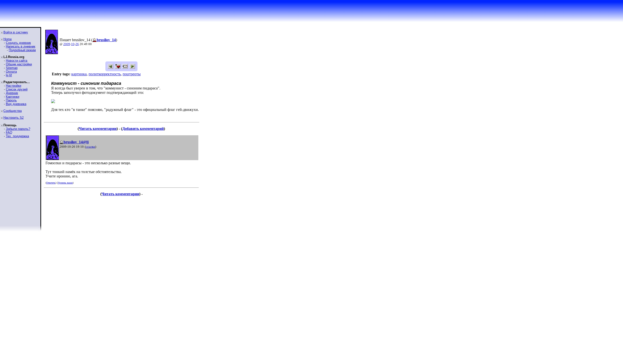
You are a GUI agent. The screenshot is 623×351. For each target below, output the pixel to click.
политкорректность (105, 74)
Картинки (12, 96)
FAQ (9, 132)
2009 (66, 44)
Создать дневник (18, 43)
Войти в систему (15, 32)
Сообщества (12, 111)
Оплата (11, 71)
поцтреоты (132, 74)
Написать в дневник (20, 46)
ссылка (90, 146)
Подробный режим (22, 50)
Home (7, 39)
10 (72, 44)
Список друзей (16, 89)
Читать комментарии (98, 129)
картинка (79, 74)
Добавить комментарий (143, 129)
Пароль (11, 100)
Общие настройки (19, 64)
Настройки (13, 86)
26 (77, 44)
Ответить (50, 182)
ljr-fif (9, 75)
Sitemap (12, 68)
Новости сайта (16, 60)
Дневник (12, 93)
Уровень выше (65, 182)
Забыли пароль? (18, 129)
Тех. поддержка (17, 136)
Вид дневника (16, 104)
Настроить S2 (13, 117)
